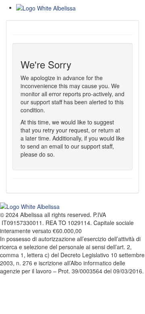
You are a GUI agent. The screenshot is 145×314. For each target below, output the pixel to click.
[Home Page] (80, 8)
